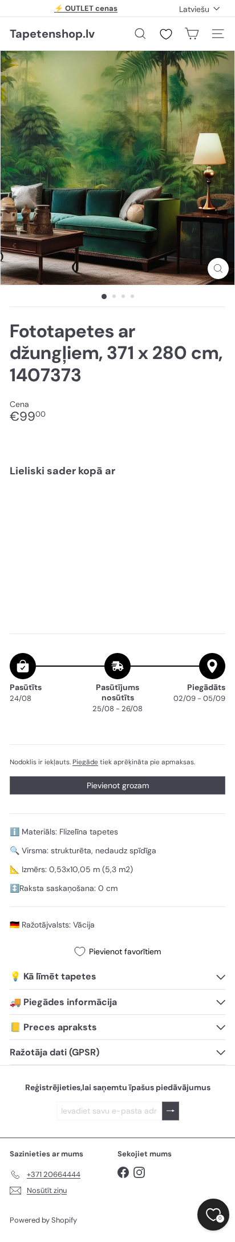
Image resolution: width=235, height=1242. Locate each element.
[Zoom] (218, 268)
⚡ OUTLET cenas (86, 8)
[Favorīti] (166, 34)
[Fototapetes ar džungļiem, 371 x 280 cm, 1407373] (117, 520)
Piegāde (85, 762)
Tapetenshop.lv (52, 34)
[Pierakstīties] (170, 1111)
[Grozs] (192, 33)
